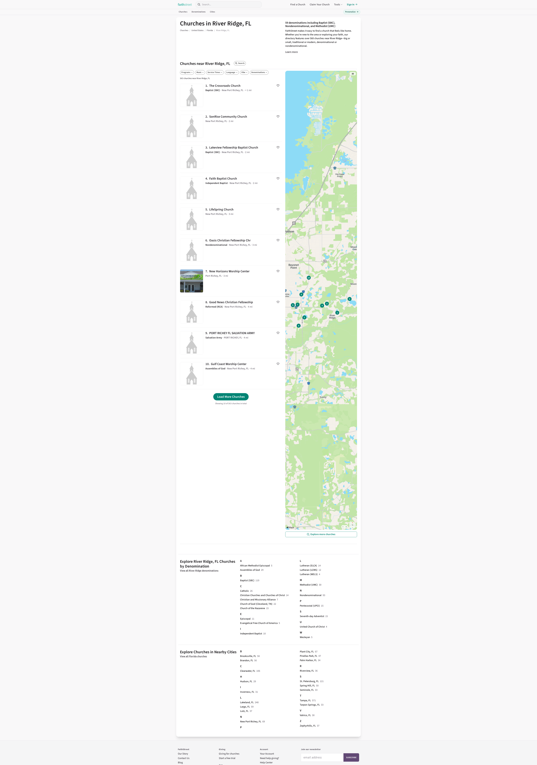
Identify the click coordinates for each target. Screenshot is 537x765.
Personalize (351, 11)
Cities (212, 11)
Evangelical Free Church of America (259, 623)
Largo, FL (245, 706)
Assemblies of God (250, 570)
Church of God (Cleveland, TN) (256, 604)
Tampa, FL (305, 700)
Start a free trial (227, 758)
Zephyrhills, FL (308, 726)
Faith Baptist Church (231, 188)
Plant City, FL (307, 651)
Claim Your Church (320, 4)
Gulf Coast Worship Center (231, 373)
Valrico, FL (305, 715)
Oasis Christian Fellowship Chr (231, 250)
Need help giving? (269, 758)
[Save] (278, 85)
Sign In (350, 4)
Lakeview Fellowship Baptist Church (231, 157)
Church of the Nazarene (252, 608)
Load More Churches (231, 397)
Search (241, 63)
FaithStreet (185, 4)
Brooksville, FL (248, 656)
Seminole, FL (307, 690)
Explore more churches (322, 534)
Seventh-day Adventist (312, 616)
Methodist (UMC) (309, 585)
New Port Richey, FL (250, 721)
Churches (183, 11)
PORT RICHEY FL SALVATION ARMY (231, 342)
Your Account (267, 753)
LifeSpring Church (231, 219)
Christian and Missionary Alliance (258, 599)
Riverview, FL (307, 671)
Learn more (291, 52)
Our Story (183, 753)
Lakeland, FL (247, 702)
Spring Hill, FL (307, 685)
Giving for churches (229, 753)
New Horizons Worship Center (231, 281)
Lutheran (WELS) (309, 574)
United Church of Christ (312, 627)
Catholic (244, 591)
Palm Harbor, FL (308, 660)
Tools (337, 4)
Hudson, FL (246, 681)
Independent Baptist (251, 633)
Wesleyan (305, 637)
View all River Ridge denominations (199, 570)
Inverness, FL (247, 692)
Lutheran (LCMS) (308, 570)
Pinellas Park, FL (308, 656)
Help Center (266, 762)
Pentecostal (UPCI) (310, 606)
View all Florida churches (193, 656)
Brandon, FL (246, 660)
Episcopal (245, 619)
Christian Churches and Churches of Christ (262, 595)
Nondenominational (311, 595)
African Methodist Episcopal (255, 565)
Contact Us (183, 758)
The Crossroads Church (231, 95)
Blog (180, 762)
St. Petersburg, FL (309, 681)
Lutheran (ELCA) (308, 565)
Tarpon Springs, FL (310, 705)
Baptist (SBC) (247, 580)
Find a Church (297, 4)
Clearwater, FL (247, 671)
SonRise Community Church (231, 126)
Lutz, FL (244, 711)
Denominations (198, 11)
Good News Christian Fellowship (231, 311)
